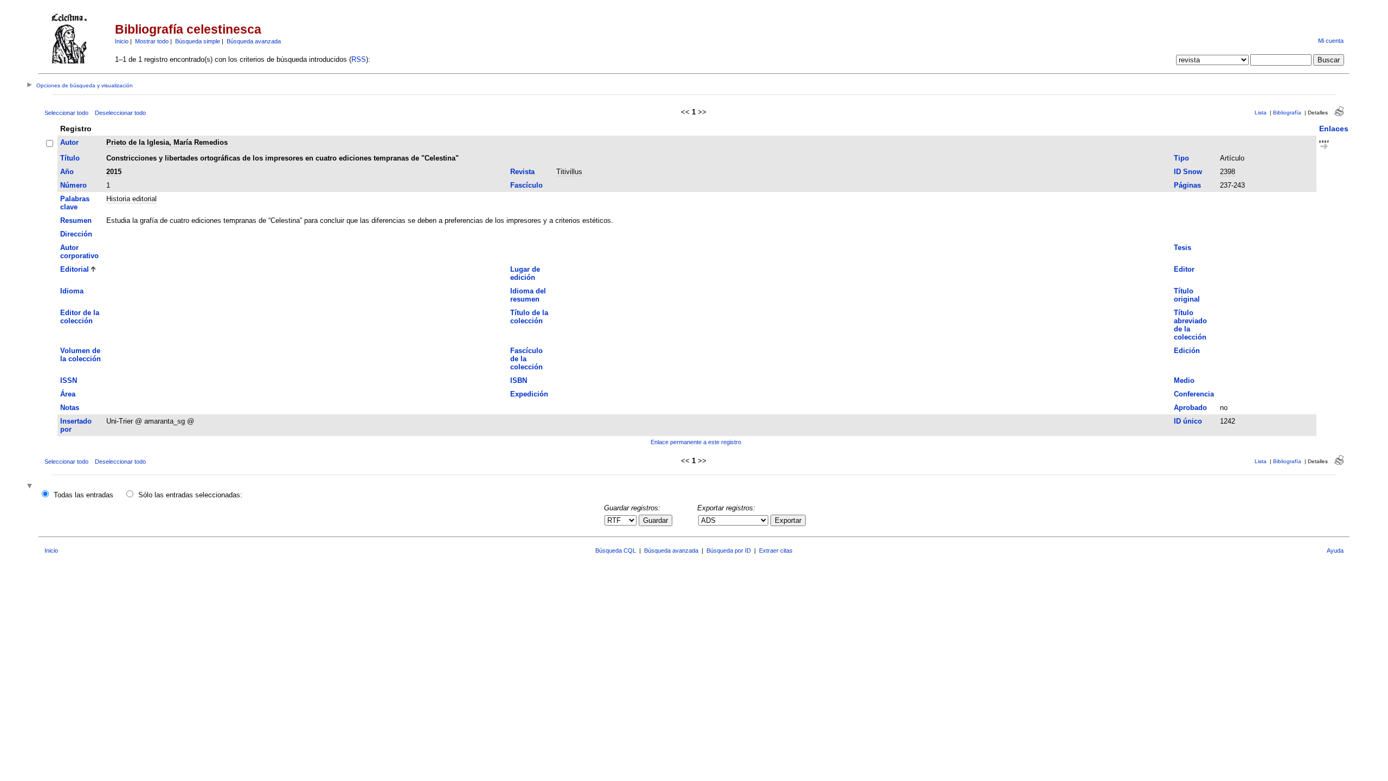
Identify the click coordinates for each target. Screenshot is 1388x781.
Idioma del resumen (528, 295)
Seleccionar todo (66, 113)
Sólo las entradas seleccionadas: (190, 495)
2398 (1227, 172)
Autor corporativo (79, 252)
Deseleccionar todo (120, 113)
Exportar (788, 520)
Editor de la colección (79, 317)
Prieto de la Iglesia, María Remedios (167, 142)
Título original (1187, 295)
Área (67, 394)
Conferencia (1194, 394)
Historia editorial (131, 199)
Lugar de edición (525, 273)
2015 (113, 172)
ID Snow (1188, 172)
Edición (1187, 351)
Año (67, 172)
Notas (69, 408)
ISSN (68, 380)
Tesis (1182, 248)
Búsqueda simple (197, 41)
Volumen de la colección (80, 355)
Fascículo (526, 185)
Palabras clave (74, 203)
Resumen (76, 220)
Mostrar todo (152, 41)
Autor (69, 142)
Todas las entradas (83, 495)
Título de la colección (529, 317)
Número (73, 185)
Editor (1184, 269)
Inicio (121, 41)
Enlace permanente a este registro (696, 442)
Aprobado (1190, 408)
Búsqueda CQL (615, 550)
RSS (358, 59)
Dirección (76, 234)
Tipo (1181, 158)
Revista (522, 172)
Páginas (1187, 185)
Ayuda (1335, 550)
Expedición (529, 394)
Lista (1261, 113)
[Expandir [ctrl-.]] (31, 487)
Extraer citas (776, 550)
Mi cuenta (1331, 40)
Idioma (71, 291)
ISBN (518, 380)
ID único (1188, 421)
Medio (1184, 380)
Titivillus (569, 172)
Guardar (655, 520)
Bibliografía (1287, 113)
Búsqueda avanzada (254, 41)
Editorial (74, 269)
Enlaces (1333, 128)
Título (70, 158)
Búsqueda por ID (728, 550)
